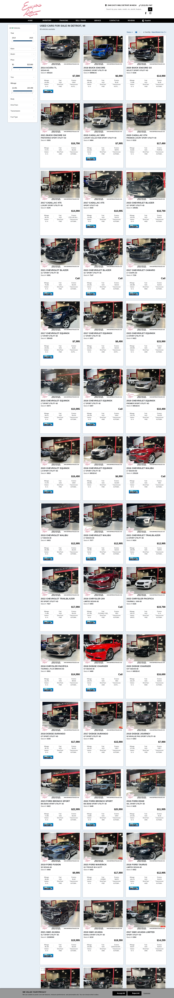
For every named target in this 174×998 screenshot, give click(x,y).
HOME (30, 20)
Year (12, 33)
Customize (146, 993)
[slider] (12, 41)
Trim (12, 77)
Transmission (15, 111)
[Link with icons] (146, 13)
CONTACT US (114, 20)
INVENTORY (47, 20)
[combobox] (10, 48)
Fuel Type (14, 117)
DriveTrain (14, 105)
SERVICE (97, 20)
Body (12, 99)
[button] (150, 9)
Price (12, 60)
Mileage (13, 83)
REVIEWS (131, 20)
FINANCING (64, 20)
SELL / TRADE (81, 20)
